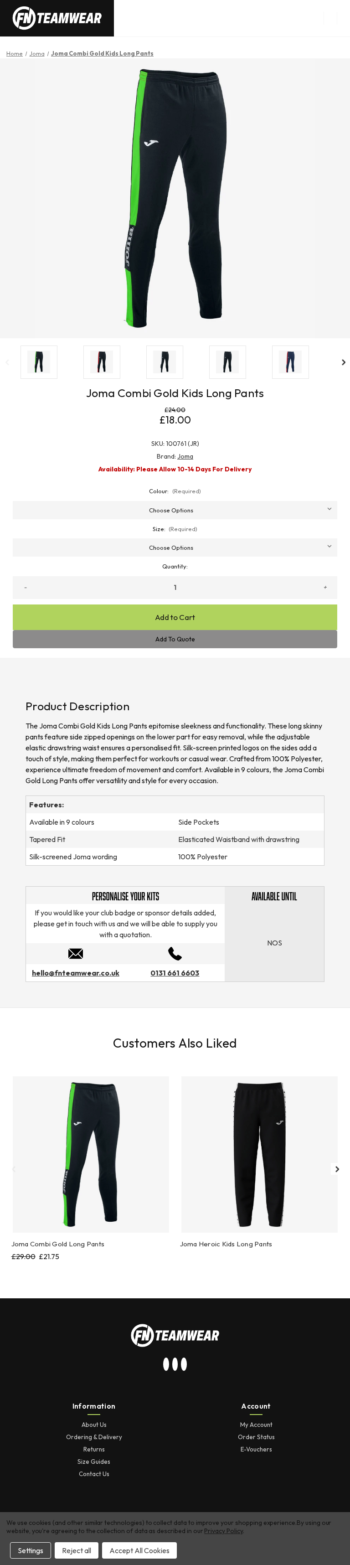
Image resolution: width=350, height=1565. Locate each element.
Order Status (256, 1437)
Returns (94, 1449)
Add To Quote (175, 639)
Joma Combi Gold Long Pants (58, 1244)
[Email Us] (75, 952)
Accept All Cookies (139, 1550)
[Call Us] (175, 952)
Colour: (175, 491)
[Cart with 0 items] (343, 18)
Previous (7, 362)
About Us (94, 1424)
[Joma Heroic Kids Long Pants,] (259, 1154)
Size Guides (93, 1461)
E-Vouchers (256, 1449)
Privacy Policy (223, 1531)
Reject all (76, 1550)
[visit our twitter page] (175, 1364)
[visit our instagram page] (166, 1364)
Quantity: (175, 566)
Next (343, 362)
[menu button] (330, 18)
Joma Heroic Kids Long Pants (226, 1244)
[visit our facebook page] (184, 1364)
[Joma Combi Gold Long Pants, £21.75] (91, 1154)
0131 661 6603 (174, 972)
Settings (30, 1550)
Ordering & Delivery (94, 1437)
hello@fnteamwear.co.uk (75, 972)
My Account (256, 1424)
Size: (175, 528)
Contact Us (94, 1473)
